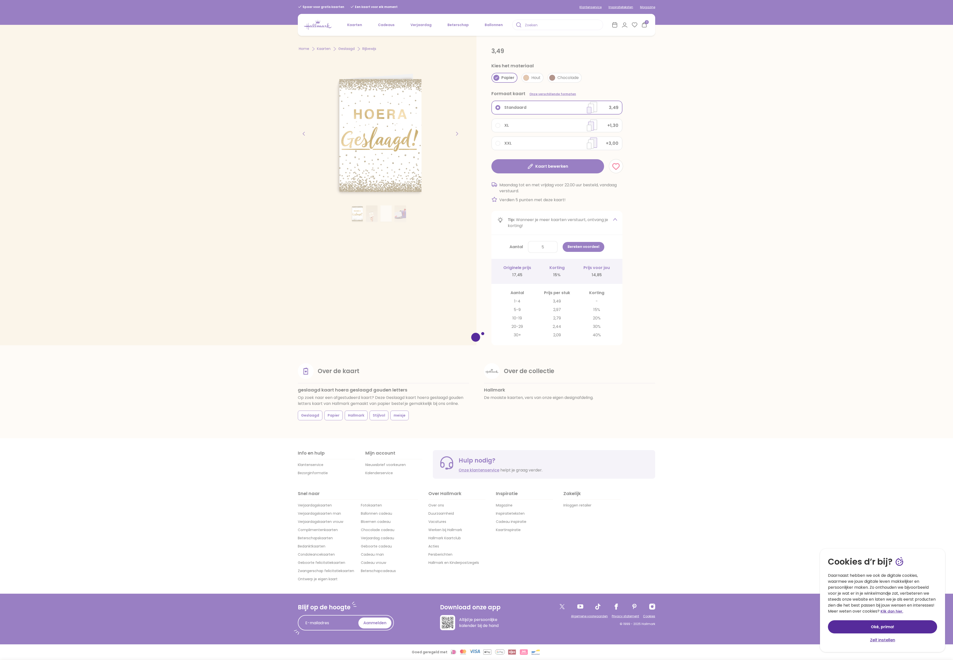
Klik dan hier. (892, 611)
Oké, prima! (882, 627)
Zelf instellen (882, 640)
